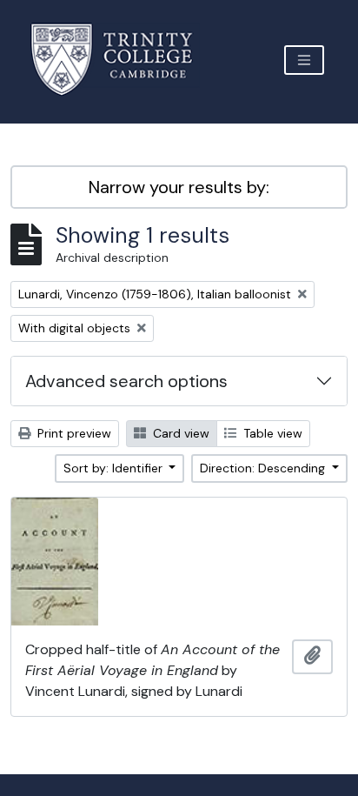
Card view (179, 433)
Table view (271, 433)
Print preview (72, 433)
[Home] (122, 60)
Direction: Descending (264, 468)
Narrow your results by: (179, 187)
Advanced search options (126, 381)
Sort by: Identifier (114, 468)
